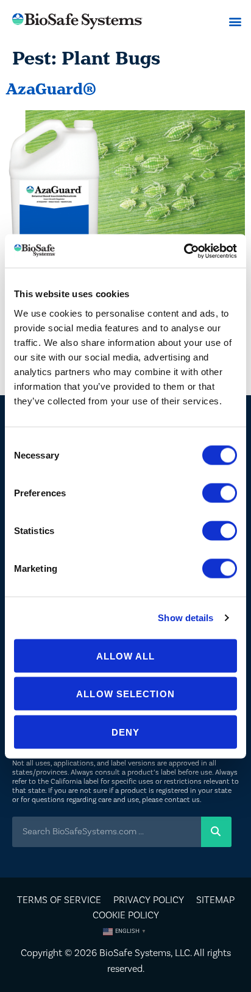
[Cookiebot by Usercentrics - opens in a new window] (183, 251)
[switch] (219, 492)
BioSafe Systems (135, 953)
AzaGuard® (51, 89)
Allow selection (125, 694)
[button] (235, 22)
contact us (182, 799)
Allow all (125, 655)
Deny (125, 731)
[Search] (216, 832)
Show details (185, 618)
